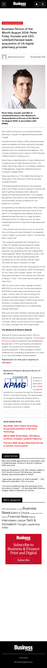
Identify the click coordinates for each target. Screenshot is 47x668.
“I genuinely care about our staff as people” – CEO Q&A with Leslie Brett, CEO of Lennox (23, 480)
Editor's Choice (20, 512)
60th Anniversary (9, 509)
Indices (32, 517)
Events (4, 517)
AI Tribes (19, 509)
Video (5, 527)
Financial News (18, 516)
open (8, 362)
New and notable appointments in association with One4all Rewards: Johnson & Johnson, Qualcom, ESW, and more (23, 463)
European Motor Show (36, 513)
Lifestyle (21, 520)
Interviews (9, 520)
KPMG (39, 386)
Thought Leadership (28, 524)
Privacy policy (23, 658)
